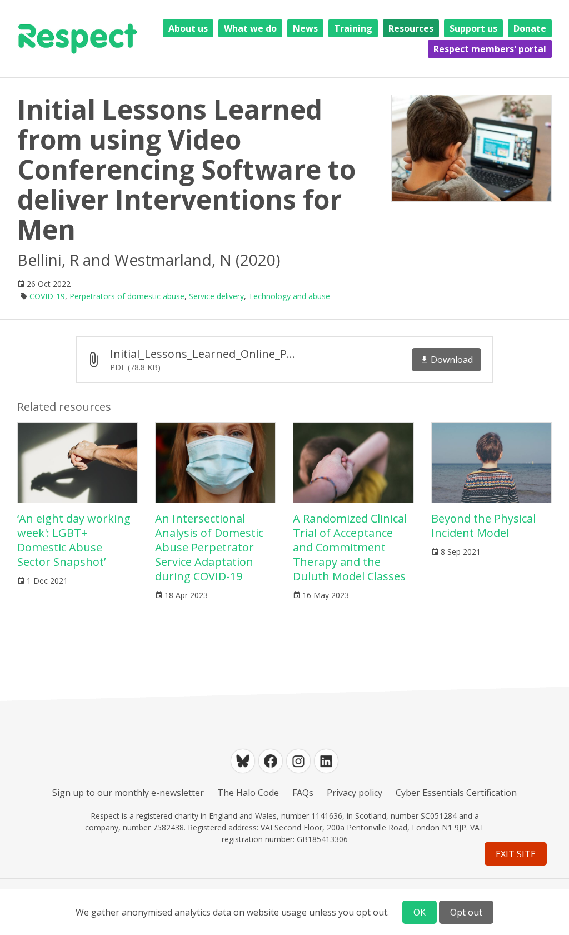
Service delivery (216, 296)
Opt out (466, 912)
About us (188, 28)
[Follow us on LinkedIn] (326, 761)
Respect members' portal (489, 49)
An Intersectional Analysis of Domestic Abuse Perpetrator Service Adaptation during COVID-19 (209, 547)
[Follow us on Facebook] (270, 761)
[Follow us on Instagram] (298, 761)
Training (353, 28)
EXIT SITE (516, 854)
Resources (410, 28)
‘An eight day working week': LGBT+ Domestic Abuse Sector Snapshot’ (74, 540)
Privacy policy (354, 793)
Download (452, 360)
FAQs (302, 793)
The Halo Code (248, 793)
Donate (529, 28)
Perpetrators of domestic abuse (126, 296)
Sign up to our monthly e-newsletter (128, 793)
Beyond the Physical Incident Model (483, 525)
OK (419, 912)
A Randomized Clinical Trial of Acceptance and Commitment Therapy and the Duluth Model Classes (350, 547)
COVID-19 (47, 296)
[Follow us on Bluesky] (242, 761)
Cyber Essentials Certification (456, 793)
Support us (473, 28)
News (305, 28)
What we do (250, 28)
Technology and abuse (289, 296)
